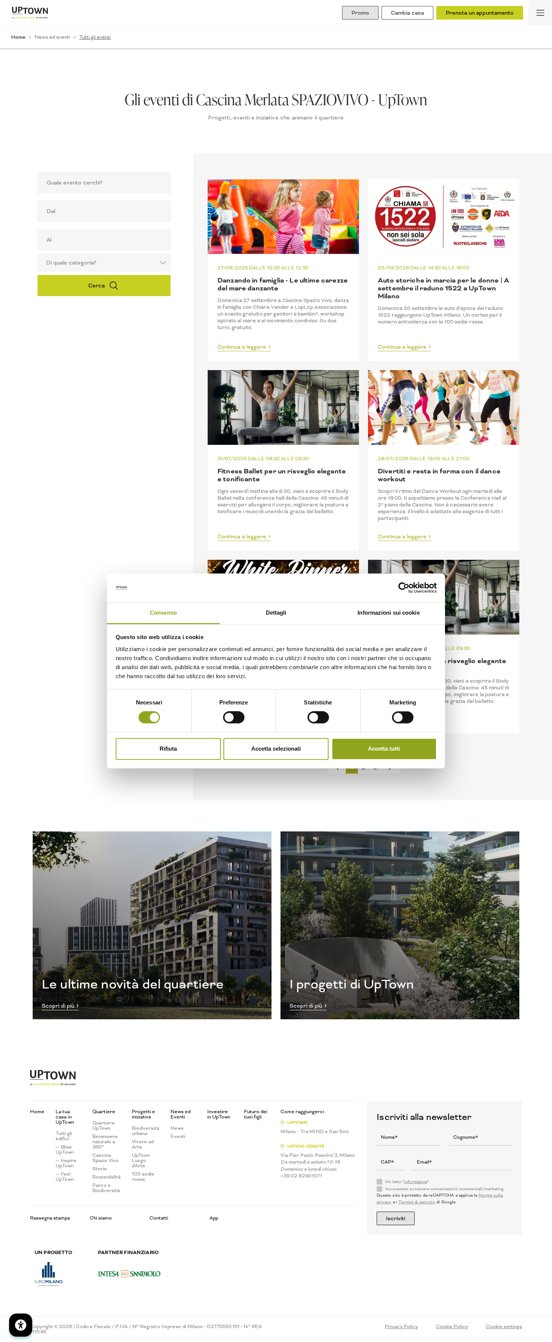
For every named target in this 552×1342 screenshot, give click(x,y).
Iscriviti (395, 1218)
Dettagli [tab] (276, 612)
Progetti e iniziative (143, 1114)
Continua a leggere (241, 347)
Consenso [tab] (163, 612)
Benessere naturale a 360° (105, 1142)
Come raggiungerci (302, 1111)
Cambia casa (407, 13)
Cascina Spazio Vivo (105, 1158)
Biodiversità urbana (145, 1131)
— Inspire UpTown (66, 1163)
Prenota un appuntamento (480, 13)
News (177, 1128)
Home (18, 37)
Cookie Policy (452, 1326)
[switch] (233, 718)
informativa (415, 1182)
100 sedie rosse (143, 1176)
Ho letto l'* (407, 1182)
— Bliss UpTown (65, 1149)
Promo (360, 13)
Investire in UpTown (218, 1114)
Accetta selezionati (276, 748)
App (214, 1218)
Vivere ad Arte (143, 1144)
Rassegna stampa (50, 1218)
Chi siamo (101, 1218)
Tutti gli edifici (64, 1136)
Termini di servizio (416, 1202)
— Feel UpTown (65, 1176)
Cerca (96, 285)
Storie (99, 1168)
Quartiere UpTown (103, 1125)
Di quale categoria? (71, 262)
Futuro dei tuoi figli (255, 1114)
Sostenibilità (106, 1177)
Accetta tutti (384, 748)
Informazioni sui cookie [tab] (388, 612)
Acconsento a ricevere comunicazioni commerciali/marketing (444, 1189)
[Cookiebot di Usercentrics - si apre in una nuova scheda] (404, 588)
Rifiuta (168, 748)
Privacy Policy (401, 1326)
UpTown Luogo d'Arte (141, 1160)
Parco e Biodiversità (106, 1188)
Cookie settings (504, 1326)
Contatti (158, 1218)
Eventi (177, 1136)
